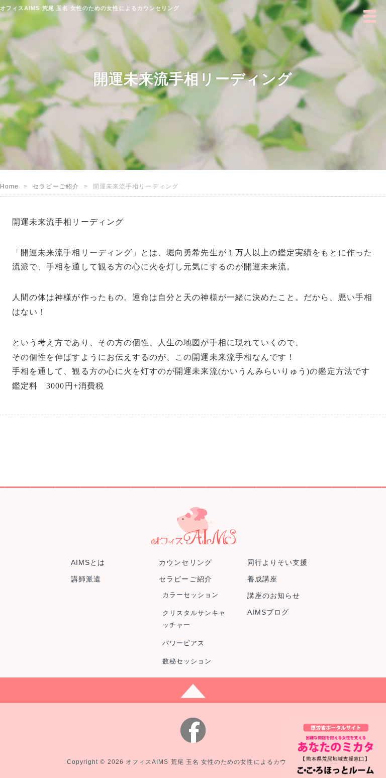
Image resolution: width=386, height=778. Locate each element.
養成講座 (262, 579)
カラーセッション (190, 595)
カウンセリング (185, 562)
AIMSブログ (268, 612)
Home (9, 186)
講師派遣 (86, 579)
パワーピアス (183, 643)
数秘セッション (187, 661)
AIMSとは (88, 562)
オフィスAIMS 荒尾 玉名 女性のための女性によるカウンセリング (222, 761)
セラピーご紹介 (55, 186)
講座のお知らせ (273, 596)
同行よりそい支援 (277, 562)
